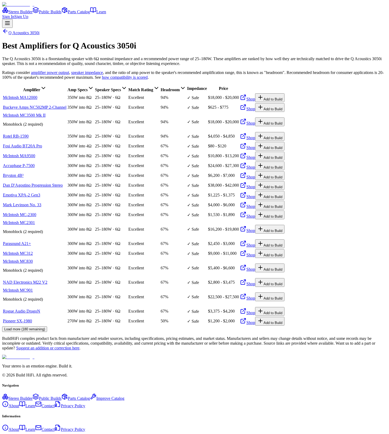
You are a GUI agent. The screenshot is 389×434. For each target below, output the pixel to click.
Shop (250, 99)
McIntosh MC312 (18, 253)
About (13, 406)
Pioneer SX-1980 (17, 321)
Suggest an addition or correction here (47, 348)
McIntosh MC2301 (19, 222)
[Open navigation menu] (7, 23)
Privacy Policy (73, 406)
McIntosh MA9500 (19, 156)
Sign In (8, 16)
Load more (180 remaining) (24, 329)
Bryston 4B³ (13, 175)
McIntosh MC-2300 (19, 214)
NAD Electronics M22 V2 (25, 282)
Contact (48, 406)
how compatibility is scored (125, 77)
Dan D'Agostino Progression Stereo (33, 185)
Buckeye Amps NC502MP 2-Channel (34, 107)
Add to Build (273, 99)
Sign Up (21, 16)
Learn (101, 12)
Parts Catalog (79, 12)
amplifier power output (50, 72)
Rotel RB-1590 (16, 136)
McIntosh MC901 (18, 290)
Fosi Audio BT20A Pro (22, 146)
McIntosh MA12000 (20, 97)
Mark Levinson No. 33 (22, 205)
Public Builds (50, 12)
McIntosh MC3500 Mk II (24, 115)
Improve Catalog (110, 398)
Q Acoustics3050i (23, 32)
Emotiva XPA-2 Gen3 (21, 195)
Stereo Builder (20, 12)
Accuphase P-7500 (19, 165)
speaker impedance (87, 72)
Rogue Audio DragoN (21, 311)
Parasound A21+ (17, 243)
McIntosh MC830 (18, 261)
